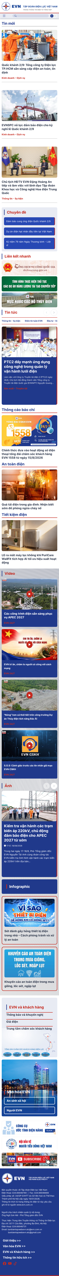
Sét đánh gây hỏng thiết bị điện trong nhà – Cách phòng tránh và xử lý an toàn (29, 935)
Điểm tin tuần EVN (33, 321)
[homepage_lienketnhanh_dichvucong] (29, 267)
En (55, 16)
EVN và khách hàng (26, 1007)
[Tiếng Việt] (29, 6)
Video (10, 573)
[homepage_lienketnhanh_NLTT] (29, 283)
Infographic (19, 886)
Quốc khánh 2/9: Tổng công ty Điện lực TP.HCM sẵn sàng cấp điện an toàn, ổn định (29, 68)
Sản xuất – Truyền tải (15, 388)
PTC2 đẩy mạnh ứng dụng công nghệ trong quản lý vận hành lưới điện (27, 367)
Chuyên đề (16, 212)
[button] (54, 312)
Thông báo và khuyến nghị (24, 1014)
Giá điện (12, 1021)
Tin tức (11, 312)
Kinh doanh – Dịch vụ (13, 77)
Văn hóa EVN (18, 1092)
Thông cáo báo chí (18, 409)
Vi (52, 16)
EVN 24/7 (9, 622)
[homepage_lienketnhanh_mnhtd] (29, 299)
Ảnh (8, 786)
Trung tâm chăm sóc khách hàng (29, 1028)
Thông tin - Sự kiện (12, 198)
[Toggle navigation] (4, 15)
